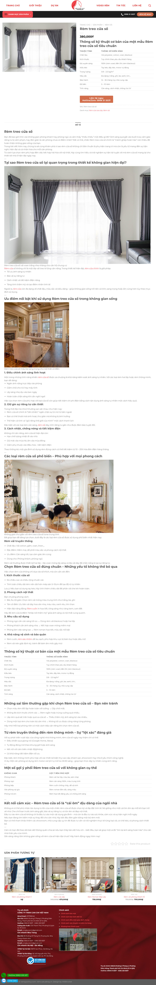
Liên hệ (136, 5)
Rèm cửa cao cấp (96, 110)
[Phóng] (5, 69)
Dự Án (54, 5)
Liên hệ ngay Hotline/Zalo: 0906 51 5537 (96, 99)
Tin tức (120, 5)
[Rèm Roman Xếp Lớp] (96, 874)
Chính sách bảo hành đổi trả (71, 917)
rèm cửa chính (92, 268)
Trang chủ (13, 5)
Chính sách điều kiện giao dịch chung (75, 920)
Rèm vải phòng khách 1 (22, 897)
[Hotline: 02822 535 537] (3, 975)
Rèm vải (108, 25)
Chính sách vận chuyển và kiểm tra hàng (76, 923)
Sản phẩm (97, 25)
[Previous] (4, 881)
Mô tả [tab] (78, 125)
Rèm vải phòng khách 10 (134, 897)
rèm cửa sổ (43, 377)
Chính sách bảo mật (68, 913)
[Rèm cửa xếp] (59, 874)
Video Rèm (103, 5)
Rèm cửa (8, 268)
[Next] (151, 881)
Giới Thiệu (35, 5)
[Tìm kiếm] (149, 5)
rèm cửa (17, 289)
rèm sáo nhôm (25, 639)
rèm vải (41, 425)
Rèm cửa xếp (59, 897)
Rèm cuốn (32, 608)
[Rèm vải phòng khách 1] (21, 874)
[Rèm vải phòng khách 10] (134, 874)
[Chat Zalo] (3, 980)
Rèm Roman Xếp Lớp (97, 897)
